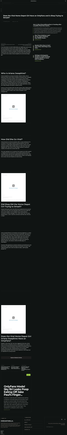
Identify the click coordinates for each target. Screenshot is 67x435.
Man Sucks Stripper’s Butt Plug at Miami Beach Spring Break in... (15, 367)
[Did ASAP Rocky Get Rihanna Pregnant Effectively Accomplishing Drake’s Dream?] (26, 361)
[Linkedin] (14, 355)
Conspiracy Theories (24, 365)
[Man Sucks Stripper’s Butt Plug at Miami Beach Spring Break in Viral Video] (16, 361)
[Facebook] (8, 355)
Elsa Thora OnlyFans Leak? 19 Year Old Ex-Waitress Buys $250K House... (42, 37)
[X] (10, 355)
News (33, 56)
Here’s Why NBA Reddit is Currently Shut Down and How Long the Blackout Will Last (24, 45)
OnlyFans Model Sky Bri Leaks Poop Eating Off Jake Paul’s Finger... (16, 390)
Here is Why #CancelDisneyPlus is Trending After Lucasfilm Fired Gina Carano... (47, 25)
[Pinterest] (12, 355)
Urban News (2, 365)
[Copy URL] (25, 355)
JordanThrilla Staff (7, 21)
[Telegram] (20, 355)
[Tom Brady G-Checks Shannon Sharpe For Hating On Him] (63, 3)
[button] (65, 1)
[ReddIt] (16, 355)
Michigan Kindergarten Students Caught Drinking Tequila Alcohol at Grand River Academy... (42, 57)
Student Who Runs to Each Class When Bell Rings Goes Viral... (43, 47)
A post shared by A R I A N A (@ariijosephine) (13, 332)
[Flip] (23, 355)
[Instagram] (61, 419)
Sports (28, 374)
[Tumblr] (18, 355)
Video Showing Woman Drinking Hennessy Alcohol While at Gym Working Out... (5, 368)
